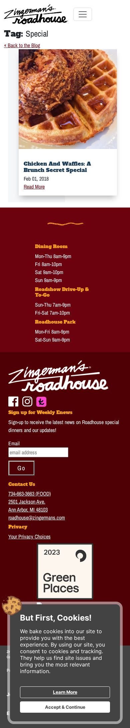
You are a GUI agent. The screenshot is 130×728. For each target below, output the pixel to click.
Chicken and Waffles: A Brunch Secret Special (57, 167)
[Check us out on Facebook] (13, 400)
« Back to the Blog (22, 45)
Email (14, 443)
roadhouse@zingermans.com (36, 517)
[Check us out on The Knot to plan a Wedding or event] (41, 400)
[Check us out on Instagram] (27, 400)
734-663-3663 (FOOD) (29, 493)
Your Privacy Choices (29, 536)
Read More (34, 186)
